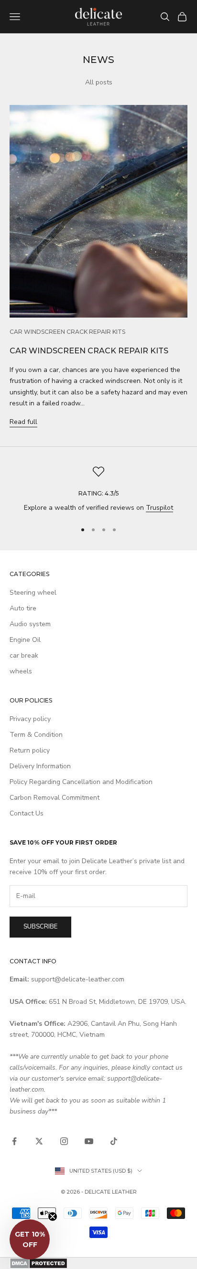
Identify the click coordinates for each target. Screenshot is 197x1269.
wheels (21, 671)
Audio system (30, 624)
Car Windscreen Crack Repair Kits (89, 350)
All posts (98, 82)
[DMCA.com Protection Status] (98, 1263)
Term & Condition (36, 734)
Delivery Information (40, 766)
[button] (30, 1239)
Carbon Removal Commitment (54, 797)
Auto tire (23, 608)
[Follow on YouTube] (89, 1141)
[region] (98, 489)
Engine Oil (25, 639)
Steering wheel (33, 592)
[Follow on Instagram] (64, 1141)
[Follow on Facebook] (14, 1141)
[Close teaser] (52, 1216)
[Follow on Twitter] (39, 1141)
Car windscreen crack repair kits (67, 331)
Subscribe (40, 926)
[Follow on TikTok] (114, 1141)
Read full (23, 421)
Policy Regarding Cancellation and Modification (81, 781)
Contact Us (27, 813)
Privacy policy (30, 718)
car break (24, 655)
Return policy (30, 750)
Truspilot (159, 507)
